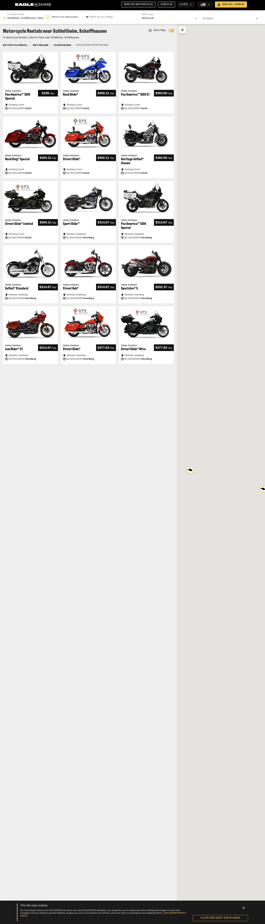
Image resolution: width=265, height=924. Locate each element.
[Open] (195, 18)
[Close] (243, 907)
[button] (138, 4)
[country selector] (205, 4)
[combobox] (24, 17)
